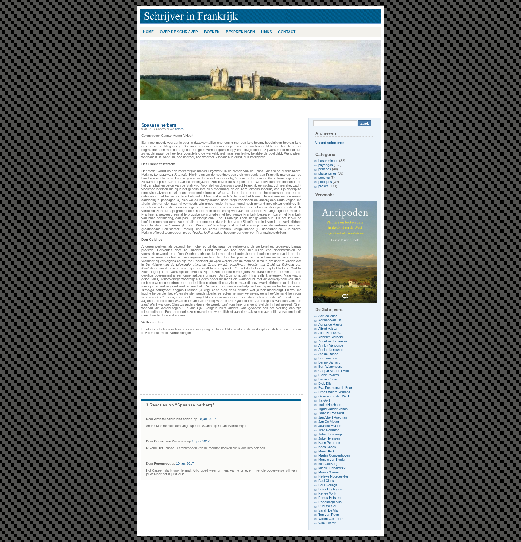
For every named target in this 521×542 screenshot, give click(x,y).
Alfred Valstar (328, 328)
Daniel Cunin (327, 379)
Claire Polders (328, 375)
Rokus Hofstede (330, 497)
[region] (260, 70)
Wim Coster (327, 523)
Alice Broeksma (329, 333)
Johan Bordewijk (330, 434)
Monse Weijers (329, 472)
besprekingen (240, 32)
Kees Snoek (327, 447)
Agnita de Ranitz (330, 324)
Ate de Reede (328, 354)
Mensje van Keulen (332, 459)
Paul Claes (326, 481)
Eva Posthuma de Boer (335, 388)
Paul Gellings (327, 485)
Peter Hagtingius (330, 489)
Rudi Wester (327, 506)
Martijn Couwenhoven (334, 455)
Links (266, 32)
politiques (325, 182)
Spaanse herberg (158, 125)
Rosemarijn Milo (330, 502)
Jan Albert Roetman (332, 417)
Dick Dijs (324, 383)
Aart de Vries (327, 316)
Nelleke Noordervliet (333, 476)
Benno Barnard (329, 362)
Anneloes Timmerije (332, 341)
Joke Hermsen (329, 438)
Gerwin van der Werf (333, 396)
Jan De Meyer (328, 421)
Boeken (212, 32)
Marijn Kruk (326, 451)
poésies (324, 177)
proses (179, 128)
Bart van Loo (327, 358)
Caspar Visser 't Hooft (334, 371)
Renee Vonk (327, 493)
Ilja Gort (324, 400)
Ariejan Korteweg (330, 349)
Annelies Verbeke (331, 337)
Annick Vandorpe (330, 345)
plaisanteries (327, 173)
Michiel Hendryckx (332, 468)
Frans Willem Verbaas (334, 392)
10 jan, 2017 (207, 419)
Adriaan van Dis (330, 320)
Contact (286, 32)
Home (148, 32)
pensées (324, 169)
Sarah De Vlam (329, 510)
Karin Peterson (329, 442)
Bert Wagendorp (330, 366)
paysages (325, 165)
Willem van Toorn (330, 519)
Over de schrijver (179, 32)
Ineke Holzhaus (329, 404)
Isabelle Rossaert (331, 413)
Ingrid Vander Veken (333, 409)
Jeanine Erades (329, 426)
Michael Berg (327, 464)
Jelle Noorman (328, 430)
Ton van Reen (328, 514)
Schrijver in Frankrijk (218, 16)
